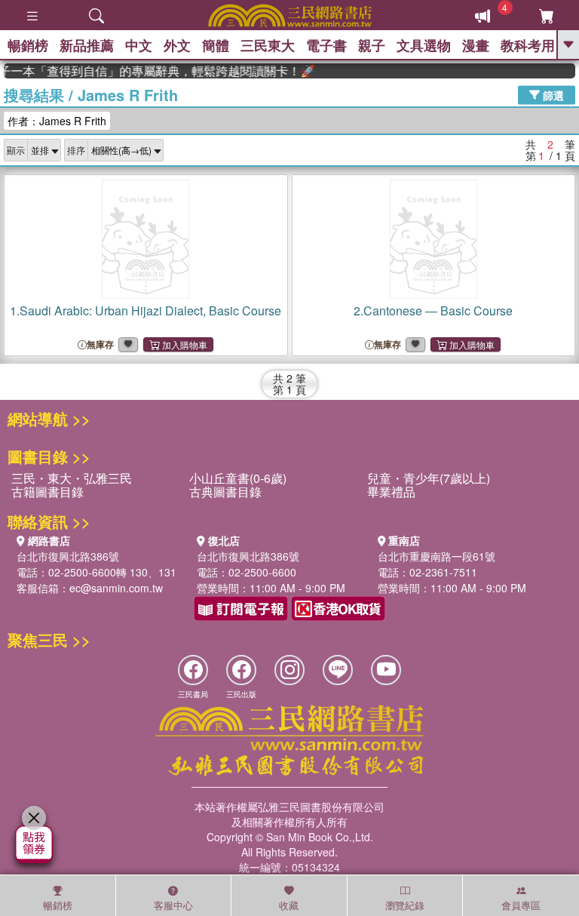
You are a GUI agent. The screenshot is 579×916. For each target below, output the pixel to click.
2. (433, 310)
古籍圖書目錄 (47, 491)
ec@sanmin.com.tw (116, 587)
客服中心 (173, 905)
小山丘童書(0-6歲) (237, 478)
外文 (177, 45)
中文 (138, 45)
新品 (87, 45)
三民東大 (267, 45)
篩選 (552, 94)
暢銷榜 (28, 45)
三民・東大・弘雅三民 (71, 478)
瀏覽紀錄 (404, 905)
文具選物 (424, 45)
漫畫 (475, 45)
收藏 (289, 905)
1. (145, 310)
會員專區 (521, 905)
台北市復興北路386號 (68, 556)
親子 (371, 45)
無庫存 (100, 344)
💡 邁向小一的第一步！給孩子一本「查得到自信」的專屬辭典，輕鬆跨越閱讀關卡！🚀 (154, 70)
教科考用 (528, 45)
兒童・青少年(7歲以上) (428, 478)
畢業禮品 (391, 491)
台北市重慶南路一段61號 (436, 556)
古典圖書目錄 (225, 491)
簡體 (215, 45)
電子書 (326, 45)
